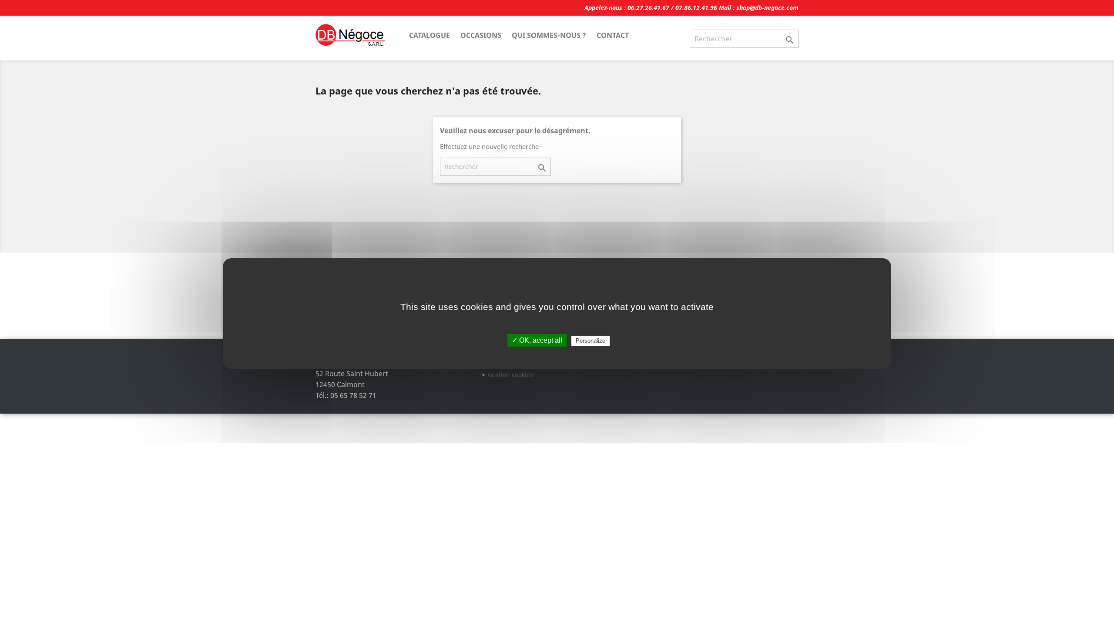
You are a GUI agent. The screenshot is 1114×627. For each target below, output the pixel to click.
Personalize (590, 340)
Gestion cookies (510, 375)
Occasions (480, 35)
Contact (613, 35)
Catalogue (429, 35)
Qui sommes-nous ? (549, 35)
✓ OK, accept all (537, 340)
